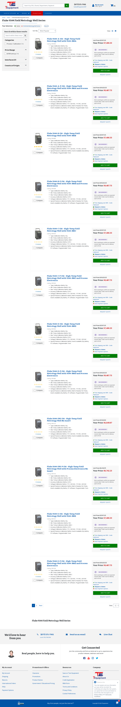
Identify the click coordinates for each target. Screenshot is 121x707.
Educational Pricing (48, 683)
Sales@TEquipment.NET (80, 7)
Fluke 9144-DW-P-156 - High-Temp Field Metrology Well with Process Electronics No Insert (67, 469)
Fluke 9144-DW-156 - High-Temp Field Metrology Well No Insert (64, 420)
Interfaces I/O (10, 60)
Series (18, 26)
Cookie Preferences (69, 694)
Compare (39, 58)
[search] (44, 5)
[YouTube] (89, 658)
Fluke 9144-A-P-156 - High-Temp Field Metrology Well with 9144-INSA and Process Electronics (67, 88)
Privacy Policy (67, 690)
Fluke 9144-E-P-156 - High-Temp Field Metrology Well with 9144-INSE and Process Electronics (67, 563)
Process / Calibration (15, 44)
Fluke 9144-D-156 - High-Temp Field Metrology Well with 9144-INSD (63, 325)
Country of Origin (12, 66)
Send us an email (77, 634)
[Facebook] (85, 658)
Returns (4, 680)
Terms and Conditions (70, 687)
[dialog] (98, 5)
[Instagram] (93, 658)
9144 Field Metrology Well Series (31, 26)
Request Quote (105, 74)
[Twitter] (97, 658)
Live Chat (107, 634)
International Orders (9, 683)
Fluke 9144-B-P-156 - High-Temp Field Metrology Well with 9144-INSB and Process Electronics (67, 183)
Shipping (5, 676)
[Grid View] (115, 31)
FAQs (3, 687)
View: (108, 31)
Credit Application (68, 680)
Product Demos (37, 680)
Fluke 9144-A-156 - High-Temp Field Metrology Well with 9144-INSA (63, 40)
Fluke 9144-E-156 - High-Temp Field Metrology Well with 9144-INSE (63, 515)
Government (36, 683)
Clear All (46, 26)
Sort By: (35, 31)
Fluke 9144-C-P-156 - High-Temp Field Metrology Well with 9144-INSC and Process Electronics (67, 278)
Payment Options (8, 690)
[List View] (112, 31)
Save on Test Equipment (71, 673)
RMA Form (66, 683)
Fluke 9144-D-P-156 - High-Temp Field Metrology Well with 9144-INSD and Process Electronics (67, 373)
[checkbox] (5, 44)
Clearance (48, 13)
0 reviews (38, 54)
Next (40, 605)
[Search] (67, 5)
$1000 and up (13, 54)
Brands (24, 13)
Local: (45, 637)
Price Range (10, 50)
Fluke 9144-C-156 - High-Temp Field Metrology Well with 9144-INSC (63, 230)
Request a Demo (100, 64)
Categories (9, 40)
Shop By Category (10, 13)
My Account (6, 673)
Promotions (37, 13)
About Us (66, 676)
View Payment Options (101, 66)
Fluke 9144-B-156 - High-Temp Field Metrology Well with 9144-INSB (63, 134)
